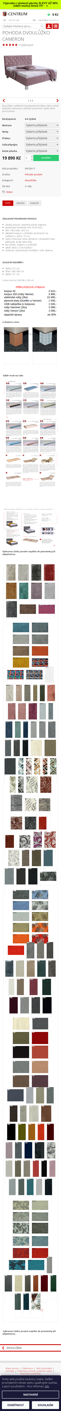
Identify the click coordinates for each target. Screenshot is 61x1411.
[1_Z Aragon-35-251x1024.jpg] (35, 701)
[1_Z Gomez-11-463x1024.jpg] (32, 884)
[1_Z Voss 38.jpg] (28, 1291)
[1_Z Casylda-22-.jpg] (16, 829)
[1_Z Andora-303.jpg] (15, 679)
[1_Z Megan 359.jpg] (47, 995)
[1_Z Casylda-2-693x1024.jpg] (45, 792)
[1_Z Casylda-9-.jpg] (44, 811)
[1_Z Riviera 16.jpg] (23, 1121)
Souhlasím (45, 1405)
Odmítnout (15, 1405)
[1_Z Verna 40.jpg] (17, 1269)
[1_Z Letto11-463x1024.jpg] (31, 976)
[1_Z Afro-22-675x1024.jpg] (11, 617)
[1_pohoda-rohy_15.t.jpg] (45, 351)
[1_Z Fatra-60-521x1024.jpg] (38, 847)
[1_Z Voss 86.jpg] (26, 1309)
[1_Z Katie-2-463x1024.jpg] (21, 899)
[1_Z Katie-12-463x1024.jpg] (16, 954)
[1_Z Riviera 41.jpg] (31, 1140)
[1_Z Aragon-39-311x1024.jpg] (42, 701)
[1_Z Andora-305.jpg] (34, 679)
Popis (8, 203)
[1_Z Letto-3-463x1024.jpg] (20, 976)
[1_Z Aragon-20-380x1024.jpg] (27, 701)
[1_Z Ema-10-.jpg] (11, 847)
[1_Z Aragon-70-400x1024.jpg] (43, 719)
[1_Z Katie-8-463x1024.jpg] (21, 932)
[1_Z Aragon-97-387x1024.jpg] (17, 756)
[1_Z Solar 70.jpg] (12, 1195)
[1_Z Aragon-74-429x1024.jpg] (9, 737)
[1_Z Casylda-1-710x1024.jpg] (32, 792)
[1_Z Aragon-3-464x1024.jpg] (9, 701)
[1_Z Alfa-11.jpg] (47, 613)
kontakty (10, 1371)
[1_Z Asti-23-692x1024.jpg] (10, 774)
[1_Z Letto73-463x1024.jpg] (41, 976)
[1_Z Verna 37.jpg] (40, 1246)
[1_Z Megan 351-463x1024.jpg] (11, 995)
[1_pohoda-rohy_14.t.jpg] (16, 351)
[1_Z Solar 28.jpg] (44, 1176)
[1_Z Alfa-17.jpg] (21, 644)
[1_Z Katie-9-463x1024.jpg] (40, 932)
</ (42, 1309)
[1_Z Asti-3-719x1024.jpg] (50, 756)
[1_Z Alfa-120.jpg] (21, 667)
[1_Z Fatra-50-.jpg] (25, 847)
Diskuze (34, 203)
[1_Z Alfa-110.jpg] (40, 655)
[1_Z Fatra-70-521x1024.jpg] (50, 847)
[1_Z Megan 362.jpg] (13, 1013)
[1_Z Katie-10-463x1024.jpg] (21, 943)
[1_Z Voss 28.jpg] (18, 1291)
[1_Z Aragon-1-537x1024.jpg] (49, 682)
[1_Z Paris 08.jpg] (21, 1044)
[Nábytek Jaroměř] (15, 13)
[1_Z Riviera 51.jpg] (41, 1140)
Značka (21, 203)
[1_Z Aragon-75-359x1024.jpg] (18, 737)
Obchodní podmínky (30, 1374)
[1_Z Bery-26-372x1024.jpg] (13, 792)
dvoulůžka (30, 180)
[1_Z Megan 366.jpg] (36, 1013)
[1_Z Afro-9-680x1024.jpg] (49, 580)
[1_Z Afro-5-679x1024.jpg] (23, 580)
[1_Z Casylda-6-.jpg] (30, 811)
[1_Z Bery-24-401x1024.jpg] (53, 774)
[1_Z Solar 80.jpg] (39, 1195)
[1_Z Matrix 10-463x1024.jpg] (52, 976)
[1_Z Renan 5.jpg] (40, 1103)
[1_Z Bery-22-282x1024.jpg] (45, 774)
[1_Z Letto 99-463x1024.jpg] (9, 976)
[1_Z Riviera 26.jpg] (11, 1140)
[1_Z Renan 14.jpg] (13, 1121)
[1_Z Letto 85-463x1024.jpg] (30, 958)
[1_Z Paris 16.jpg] (21, 1058)
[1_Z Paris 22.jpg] (40, 1073)
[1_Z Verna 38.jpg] (21, 1258)
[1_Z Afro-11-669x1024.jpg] (11, 599)
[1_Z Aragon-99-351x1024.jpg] (25, 756)
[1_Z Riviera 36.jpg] (22, 1140)
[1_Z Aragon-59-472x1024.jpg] (11, 719)
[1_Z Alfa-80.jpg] (21, 655)
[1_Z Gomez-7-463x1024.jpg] (48, 866)
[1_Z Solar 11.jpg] (18, 1176)
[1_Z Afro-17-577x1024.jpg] (23, 599)
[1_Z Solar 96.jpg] (48, 1195)
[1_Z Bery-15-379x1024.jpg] (37, 774)
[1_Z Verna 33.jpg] (40, 1221)
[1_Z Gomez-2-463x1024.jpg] (25, 866)
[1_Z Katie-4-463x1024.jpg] (21, 910)
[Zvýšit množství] (31, 156)
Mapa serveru (12, 1368)
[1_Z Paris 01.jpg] (21, 1029)
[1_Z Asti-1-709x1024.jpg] (36, 756)
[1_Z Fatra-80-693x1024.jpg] (13, 866)
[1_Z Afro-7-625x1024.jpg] (36, 580)
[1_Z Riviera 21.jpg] (34, 1121)
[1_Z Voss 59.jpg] (44, 1291)
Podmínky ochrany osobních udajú (34, 1371)
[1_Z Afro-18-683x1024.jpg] (36, 599)
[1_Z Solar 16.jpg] (27, 1176)
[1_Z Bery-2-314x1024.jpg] (20, 774)
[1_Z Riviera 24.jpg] (46, 1121)
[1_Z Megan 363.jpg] (24, 1013)
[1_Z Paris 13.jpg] (40, 1044)
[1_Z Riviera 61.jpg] (50, 1140)
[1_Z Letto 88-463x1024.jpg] (40, 958)
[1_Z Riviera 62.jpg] (9, 1158)
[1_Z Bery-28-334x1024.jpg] (21, 792)
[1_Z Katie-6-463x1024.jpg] (21, 921)
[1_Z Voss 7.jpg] (49, 1273)
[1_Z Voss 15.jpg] (8, 1291)
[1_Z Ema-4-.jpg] (44, 829)
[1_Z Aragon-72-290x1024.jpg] (50, 719)
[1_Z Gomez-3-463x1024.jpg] (36, 866)
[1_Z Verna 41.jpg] (36, 1270)
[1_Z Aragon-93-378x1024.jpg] (8, 756)
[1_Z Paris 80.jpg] (15, 1101)
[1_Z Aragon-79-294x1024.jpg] (25, 737)
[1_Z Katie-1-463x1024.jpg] (48, 880)
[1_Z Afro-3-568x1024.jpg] (10, 580)
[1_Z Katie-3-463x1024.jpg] (40, 899)
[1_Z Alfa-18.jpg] (40, 644)
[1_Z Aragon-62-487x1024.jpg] (22, 719)
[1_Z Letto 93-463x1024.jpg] (50, 958)
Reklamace (27, 1368)
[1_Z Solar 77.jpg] (30, 1195)
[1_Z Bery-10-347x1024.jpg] (29, 774)
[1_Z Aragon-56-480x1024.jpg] (51, 701)
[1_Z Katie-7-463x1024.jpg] (40, 921)
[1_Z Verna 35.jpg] (40, 1233)
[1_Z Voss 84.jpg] (18, 1309)
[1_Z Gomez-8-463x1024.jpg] (9, 884)
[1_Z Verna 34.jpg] (21, 1233)
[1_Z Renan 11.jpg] (50, 1103)
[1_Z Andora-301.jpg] (40, 666)
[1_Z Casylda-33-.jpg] (30, 829)
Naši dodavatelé (44, 1368)
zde (47, 1386)
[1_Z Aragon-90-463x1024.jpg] (51, 737)
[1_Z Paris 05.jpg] (40, 1029)
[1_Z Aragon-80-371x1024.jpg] (34, 737)
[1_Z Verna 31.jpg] (40, 1209)
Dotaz (9, 192)
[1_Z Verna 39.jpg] (40, 1258)
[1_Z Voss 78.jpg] (53, 1291)
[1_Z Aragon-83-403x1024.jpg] (42, 737)
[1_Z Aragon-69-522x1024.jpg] (33, 719)
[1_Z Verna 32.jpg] (21, 1221)
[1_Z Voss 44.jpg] (35, 1291)
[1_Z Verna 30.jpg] (21, 1209)
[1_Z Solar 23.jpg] (36, 1176)
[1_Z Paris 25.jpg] (21, 1087)
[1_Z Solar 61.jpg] (52, 1176)
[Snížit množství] (31, 159)
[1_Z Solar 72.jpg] (21, 1195)
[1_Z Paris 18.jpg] (40, 1058)
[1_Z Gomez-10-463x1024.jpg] (21, 884)
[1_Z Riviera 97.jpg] (39, 1158)
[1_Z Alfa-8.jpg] (28, 613)
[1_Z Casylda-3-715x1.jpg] (16, 811)
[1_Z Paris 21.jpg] (21, 1072)
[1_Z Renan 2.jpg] (29, 1103)
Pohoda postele (33, 174)
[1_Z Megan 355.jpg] (35, 995)
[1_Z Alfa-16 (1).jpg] (40, 632)
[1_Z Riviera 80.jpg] (18, 1158)
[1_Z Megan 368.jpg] (47, 1013)
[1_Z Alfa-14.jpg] (21, 632)
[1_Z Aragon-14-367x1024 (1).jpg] (19, 701)
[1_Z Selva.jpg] (51, 1158)
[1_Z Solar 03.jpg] (9, 1176)
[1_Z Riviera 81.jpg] (28, 1158)
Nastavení (30, 1394)
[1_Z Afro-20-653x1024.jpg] (50, 599)
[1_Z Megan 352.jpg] (22, 995)
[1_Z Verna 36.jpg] (21, 1245)
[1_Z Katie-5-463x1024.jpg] (40, 910)
